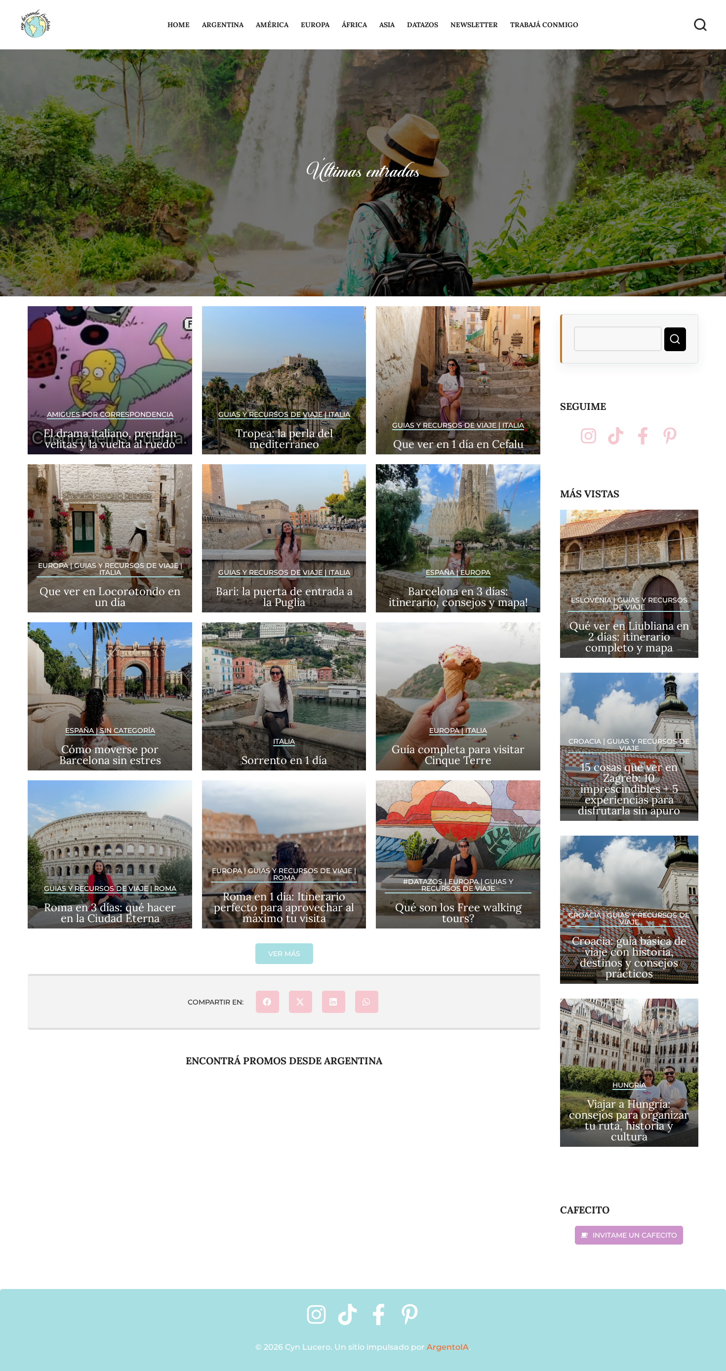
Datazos (422, 24)
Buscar (675, 339)
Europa (315, 24)
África (354, 24)
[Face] (642, 435)
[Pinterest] (670, 435)
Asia (387, 24)
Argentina (222, 24)
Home (178, 24)
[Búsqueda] (700, 25)
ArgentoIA (448, 1347)
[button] (284, 953)
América (272, 24)
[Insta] (588, 435)
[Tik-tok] (615, 435)
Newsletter (474, 24)
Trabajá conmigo (544, 24)
